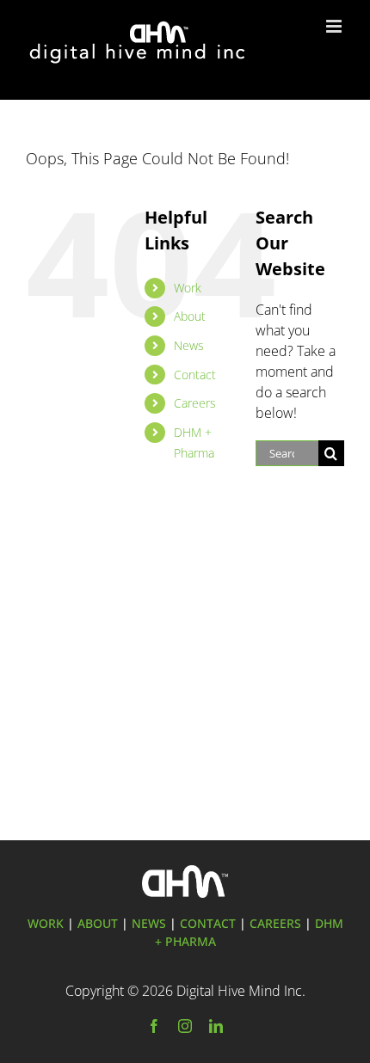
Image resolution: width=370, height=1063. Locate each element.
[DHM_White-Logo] (185, 872)
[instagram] (185, 1026)
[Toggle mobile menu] (335, 26)
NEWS (149, 923)
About (190, 316)
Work (187, 288)
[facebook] (154, 1026)
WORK (46, 923)
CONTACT (208, 923)
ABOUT (97, 923)
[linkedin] (216, 1026)
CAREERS (275, 923)
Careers (195, 403)
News (189, 345)
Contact (195, 374)
